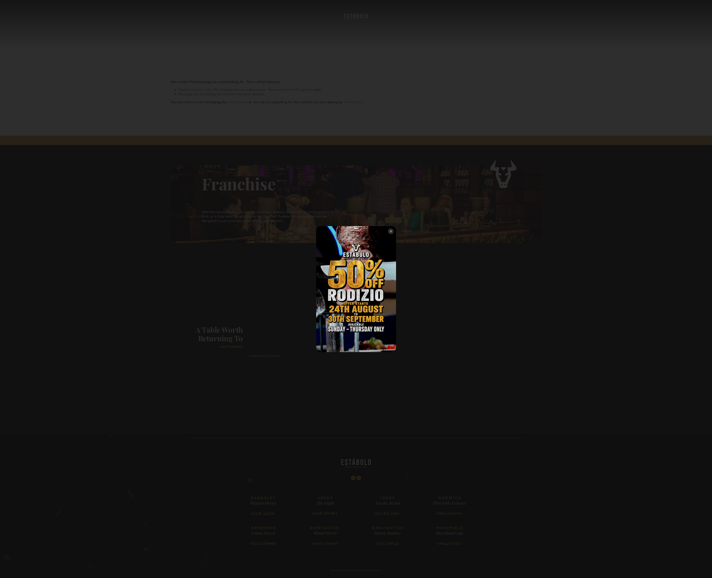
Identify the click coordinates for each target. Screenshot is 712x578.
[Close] (391, 231)
